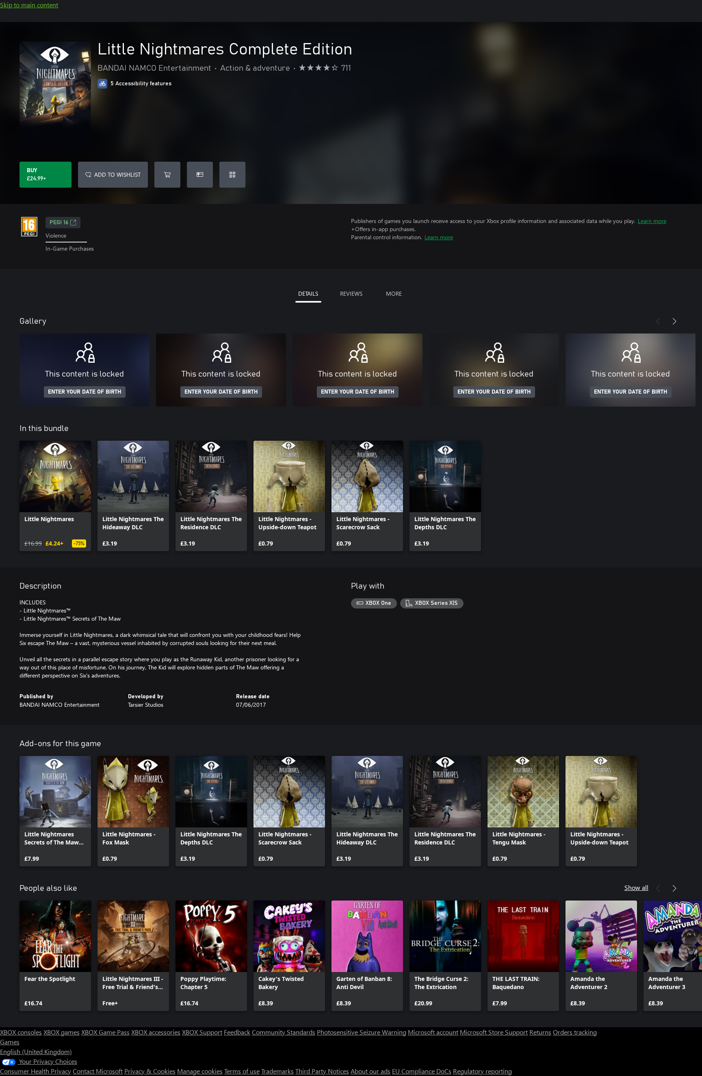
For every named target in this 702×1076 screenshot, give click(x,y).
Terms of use (242, 1071)
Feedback (237, 1032)
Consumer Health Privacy (35, 1071)
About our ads (370, 1071)
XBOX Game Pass (105, 1032)
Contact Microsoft (98, 1071)
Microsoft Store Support (494, 1032)
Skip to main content (29, 4)
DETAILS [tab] (308, 293)
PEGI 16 (59, 222)
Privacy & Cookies (150, 1071)
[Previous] (658, 321)
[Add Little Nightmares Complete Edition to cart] (167, 175)
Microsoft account (433, 1032)
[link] (55, 496)
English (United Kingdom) (36, 1051)
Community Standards (283, 1032)
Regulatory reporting (482, 1071)
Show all (636, 887)
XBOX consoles (21, 1032)
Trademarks (277, 1071)
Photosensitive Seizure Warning (361, 1032)
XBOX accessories (155, 1032)
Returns (540, 1032)
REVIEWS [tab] (351, 293)
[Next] (674, 321)
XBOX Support (202, 1032)
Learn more (652, 221)
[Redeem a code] (232, 175)
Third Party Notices (322, 1071)
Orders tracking (575, 1032)
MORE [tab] (394, 293)
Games (10, 1041)
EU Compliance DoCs (421, 1071)
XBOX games (61, 1032)
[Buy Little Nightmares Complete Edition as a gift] (200, 175)
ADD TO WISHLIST (117, 174)
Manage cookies (200, 1071)
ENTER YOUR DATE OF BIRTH (84, 392)
